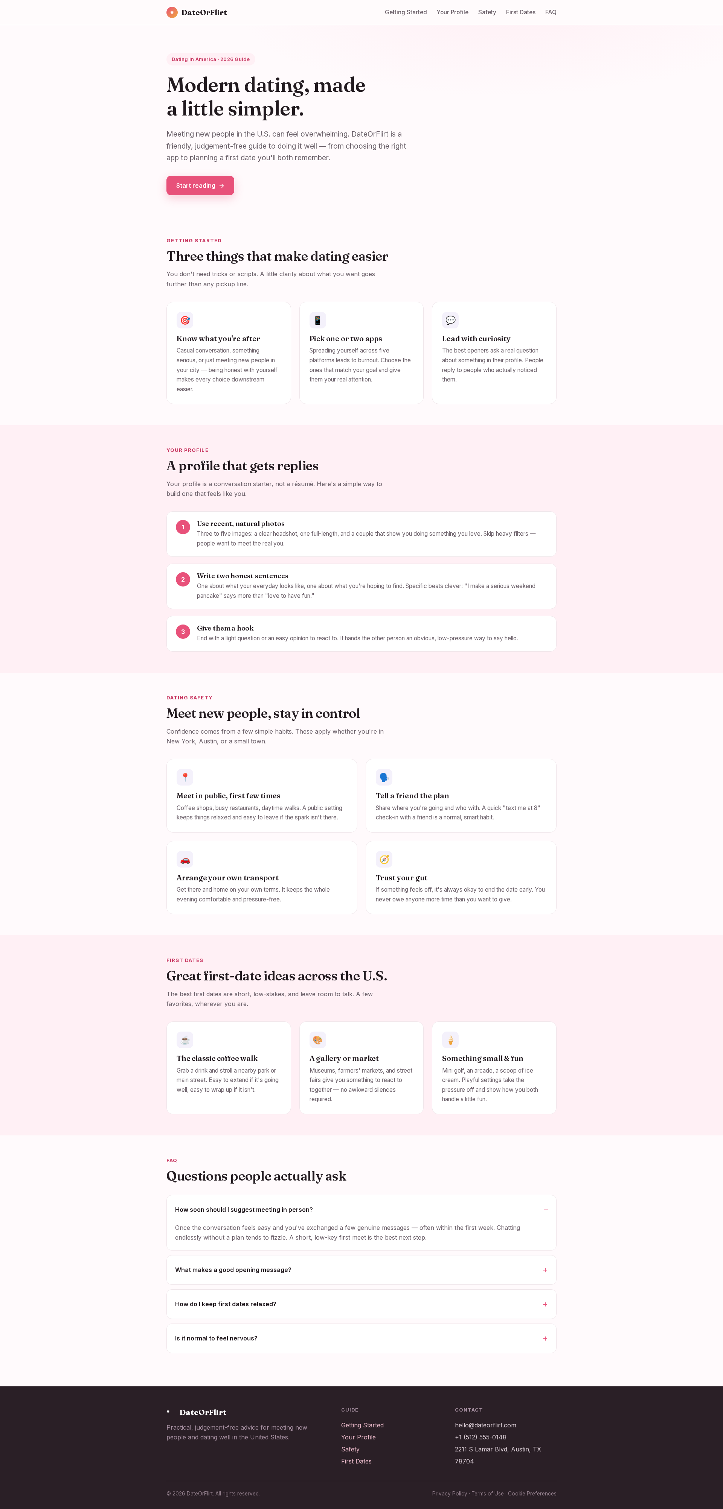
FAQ (551, 12)
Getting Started (406, 12)
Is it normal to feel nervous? (216, 1338)
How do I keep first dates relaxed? (225, 1304)
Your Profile (452, 12)
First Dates (520, 12)
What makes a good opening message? (233, 1269)
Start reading (200, 185)
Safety (487, 12)
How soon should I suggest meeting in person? (244, 1209)
